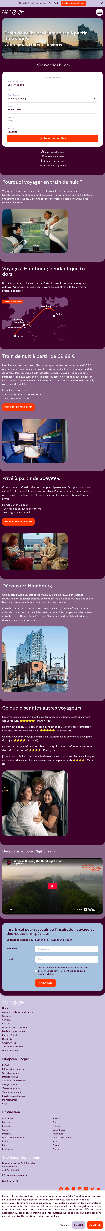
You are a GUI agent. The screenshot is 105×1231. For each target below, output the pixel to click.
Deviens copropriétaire (13, 1031)
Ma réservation (9, 1100)
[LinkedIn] (80, 1189)
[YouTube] (99, 1189)
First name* (12, 949)
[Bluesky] (92, 1189)
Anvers (55, 1118)
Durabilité (7, 1039)
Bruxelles (6, 1126)
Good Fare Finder (11, 1050)
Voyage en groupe (11, 1088)
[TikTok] (86, 1189)
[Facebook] (67, 1189)
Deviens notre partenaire (14, 1027)
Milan (55, 1141)
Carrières (6, 1020)
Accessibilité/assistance (14, 1081)
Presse (5, 1024)
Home (5, 1008)
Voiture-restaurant (11, 1092)
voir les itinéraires (52, 77)
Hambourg (57, 1134)
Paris (4, 1145)
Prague (55, 1145)
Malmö (5, 1141)
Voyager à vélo (9, 1084)
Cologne (56, 1126)
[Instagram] (73, 1189)
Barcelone (7, 1122)
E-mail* (10, 959)
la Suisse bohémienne (13, 1138)
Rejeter (78, 1225)
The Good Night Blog (12, 1047)
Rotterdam (8, 1149)
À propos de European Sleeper (17, 1012)
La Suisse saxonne (61, 1138)
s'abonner (45, 983)
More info (65, 1225)
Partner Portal (9, 1035)
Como (5, 1130)
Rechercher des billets (73, 3)
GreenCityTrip (9, 1043)
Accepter (95, 1225)
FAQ (4, 1104)
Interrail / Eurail (10, 1077)
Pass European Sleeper (13, 1096)
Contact (6, 1016)
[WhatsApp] (61, 1189)
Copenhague (58, 1130)
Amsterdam (8, 1118)
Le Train (6, 1065)
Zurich (55, 1149)
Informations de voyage (14, 1069)
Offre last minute (11, 1073)
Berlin (55, 1122)
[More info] (23, 82)
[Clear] (94, 98)
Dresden (6, 1134)
